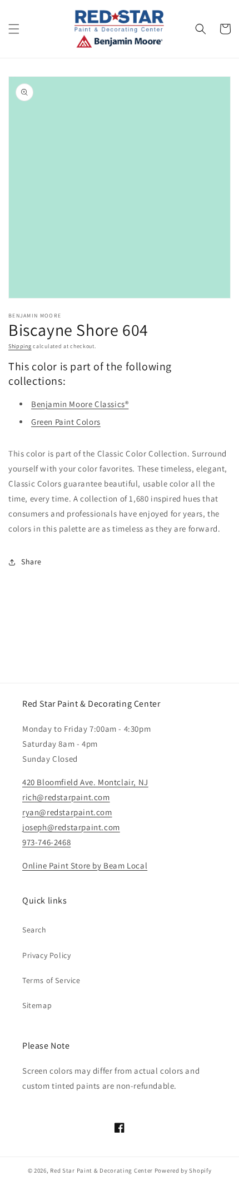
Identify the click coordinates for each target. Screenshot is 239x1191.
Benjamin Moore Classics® (79, 404)
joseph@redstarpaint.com (71, 827)
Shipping (20, 346)
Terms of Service (51, 980)
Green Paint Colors (66, 421)
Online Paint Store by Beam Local (84, 865)
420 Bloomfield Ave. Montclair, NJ (85, 782)
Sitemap (37, 1005)
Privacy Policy (46, 955)
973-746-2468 (46, 842)
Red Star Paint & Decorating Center (101, 1170)
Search (34, 930)
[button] (14, 29)
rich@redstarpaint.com (66, 797)
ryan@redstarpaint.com (67, 812)
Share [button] (31, 562)
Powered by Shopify (183, 1170)
